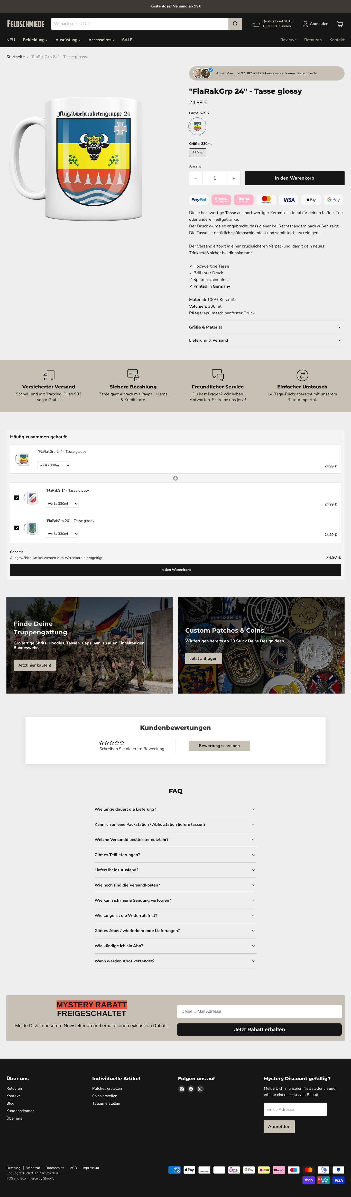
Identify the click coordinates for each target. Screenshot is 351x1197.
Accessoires (100, 40)
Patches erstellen (107, 1088)
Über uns (14, 1118)
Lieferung (13, 1168)
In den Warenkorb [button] (176, 569)
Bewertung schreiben (219, 746)
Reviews (288, 40)
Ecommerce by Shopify (37, 1178)
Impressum (90, 1168)
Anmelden (279, 1126)
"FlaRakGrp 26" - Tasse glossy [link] (70, 520)
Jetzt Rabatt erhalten (259, 1029)
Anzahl (195, 166)
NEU (10, 40)
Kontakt (337, 40)
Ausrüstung (67, 40)
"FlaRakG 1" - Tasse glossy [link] (67, 490)
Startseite (15, 57)
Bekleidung (34, 40)
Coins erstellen (104, 1095)
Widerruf (33, 1168)
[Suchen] (235, 24)
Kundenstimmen (20, 1110)
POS (9, 1178)
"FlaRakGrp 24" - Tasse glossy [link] (62, 451)
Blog (10, 1103)
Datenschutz (54, 1168)
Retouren (313, 40)
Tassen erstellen (106, 1103)
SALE (127, 40)
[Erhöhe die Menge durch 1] (234, 178)
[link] (23, 459)
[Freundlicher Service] (218, 386)
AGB (73, 1168)
